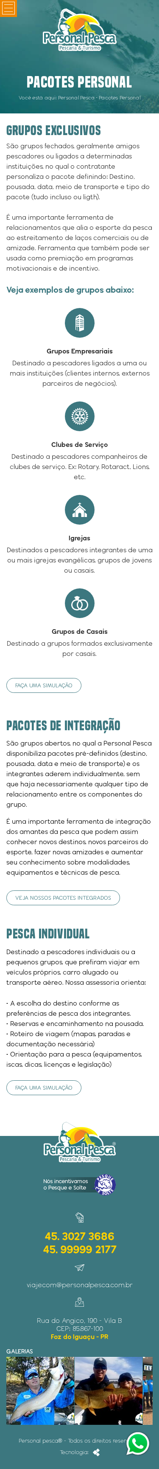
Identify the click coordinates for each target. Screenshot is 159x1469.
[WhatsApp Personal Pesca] (138, 1443)
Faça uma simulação (44, 685)
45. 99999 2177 (80, 1249)
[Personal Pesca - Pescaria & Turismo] (79, 29)
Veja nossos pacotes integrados (63, 897)
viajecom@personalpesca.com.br (80, 1285)
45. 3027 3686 (79, 1236)
